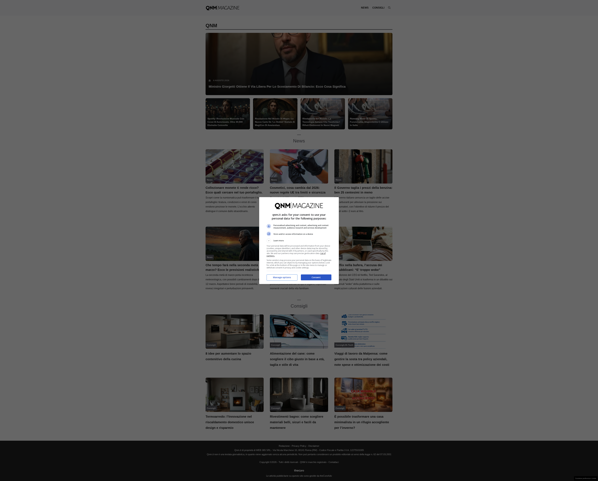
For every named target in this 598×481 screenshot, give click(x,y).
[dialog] (299, 240)
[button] (299, 240)
